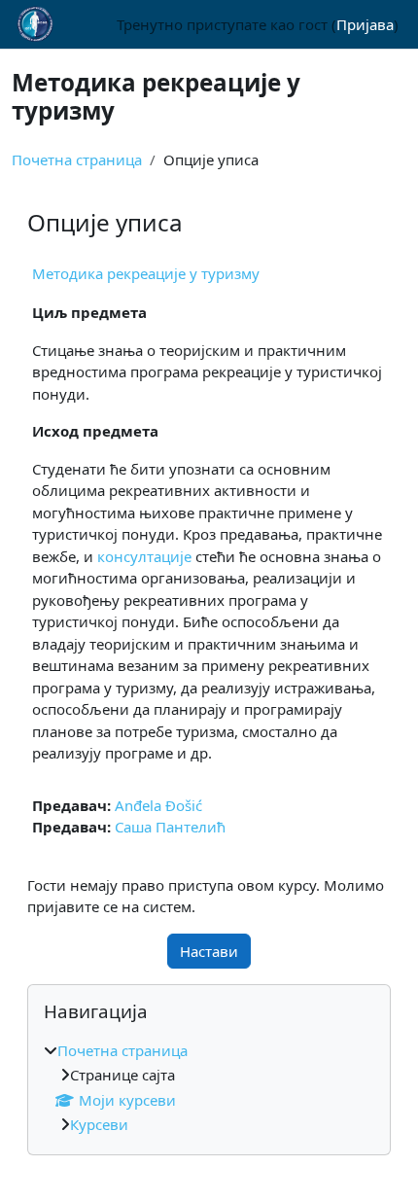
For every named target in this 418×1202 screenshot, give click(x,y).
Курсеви (99, 1124)
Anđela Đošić (158, 805)
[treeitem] (209, 1088)
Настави (209, 951)
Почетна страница (77, 159)
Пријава (365, 24)
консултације (144, 556)
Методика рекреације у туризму (146, 273)
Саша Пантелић (170, 826)
